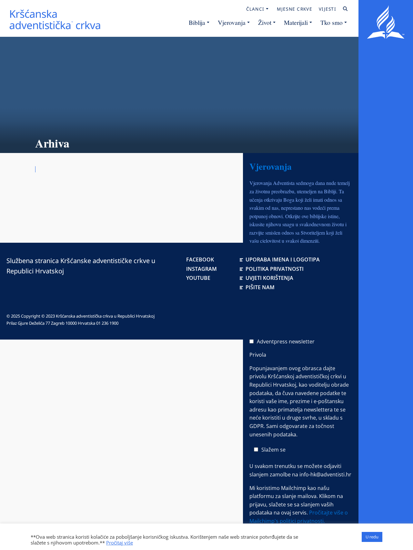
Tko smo (331, 22)
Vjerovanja (232, 22)
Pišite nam (260, 287)
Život (264, 22)
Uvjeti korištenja (269, 277)
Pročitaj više (119, 542)
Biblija (197, 22)
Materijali (296, 22)
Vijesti (327, 9)
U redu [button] (372, 537)
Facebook (200, 259)
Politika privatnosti (275, 268)
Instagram (201, 268)
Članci (255, 9)
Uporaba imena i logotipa (283, 259)
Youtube (198, 277)
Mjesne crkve (294, 9)
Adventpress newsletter (286, 341)
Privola (257, 354)
